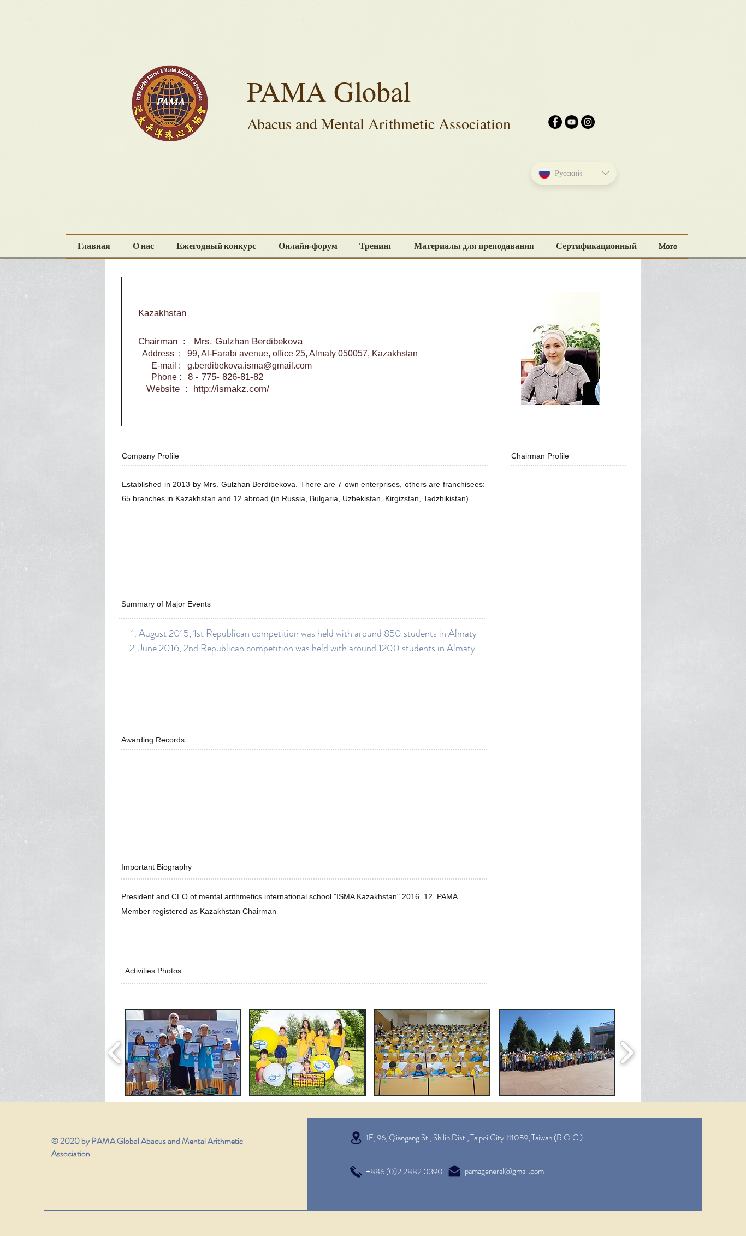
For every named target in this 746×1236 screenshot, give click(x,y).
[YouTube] (571, 122)
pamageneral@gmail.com (504, 1171)
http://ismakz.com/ (231, 389)
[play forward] (626, 1052)
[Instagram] (588, 122)
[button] (596, 246)
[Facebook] (555, 122)
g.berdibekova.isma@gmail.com (249, 365)
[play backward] (115, 1052)
